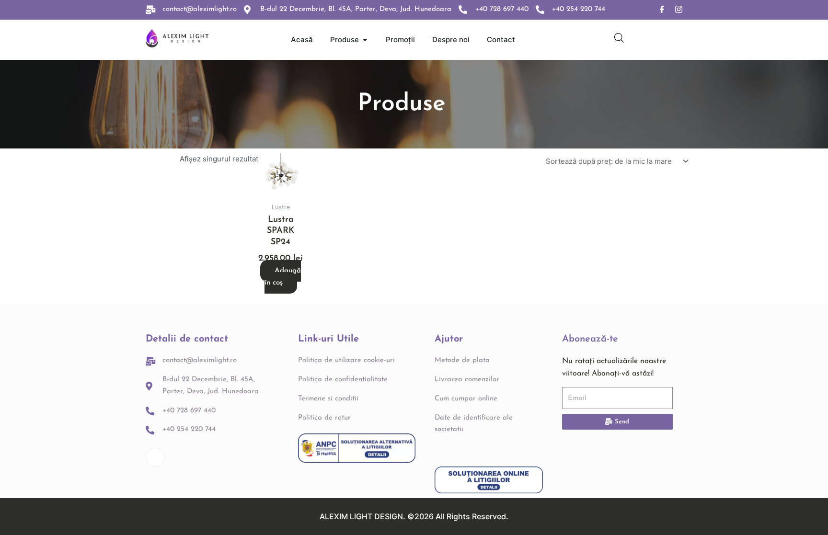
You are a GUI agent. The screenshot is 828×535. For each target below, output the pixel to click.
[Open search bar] (619, 37)
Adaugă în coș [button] (282, 276)
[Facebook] (662, 10)
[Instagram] (678, 10)
